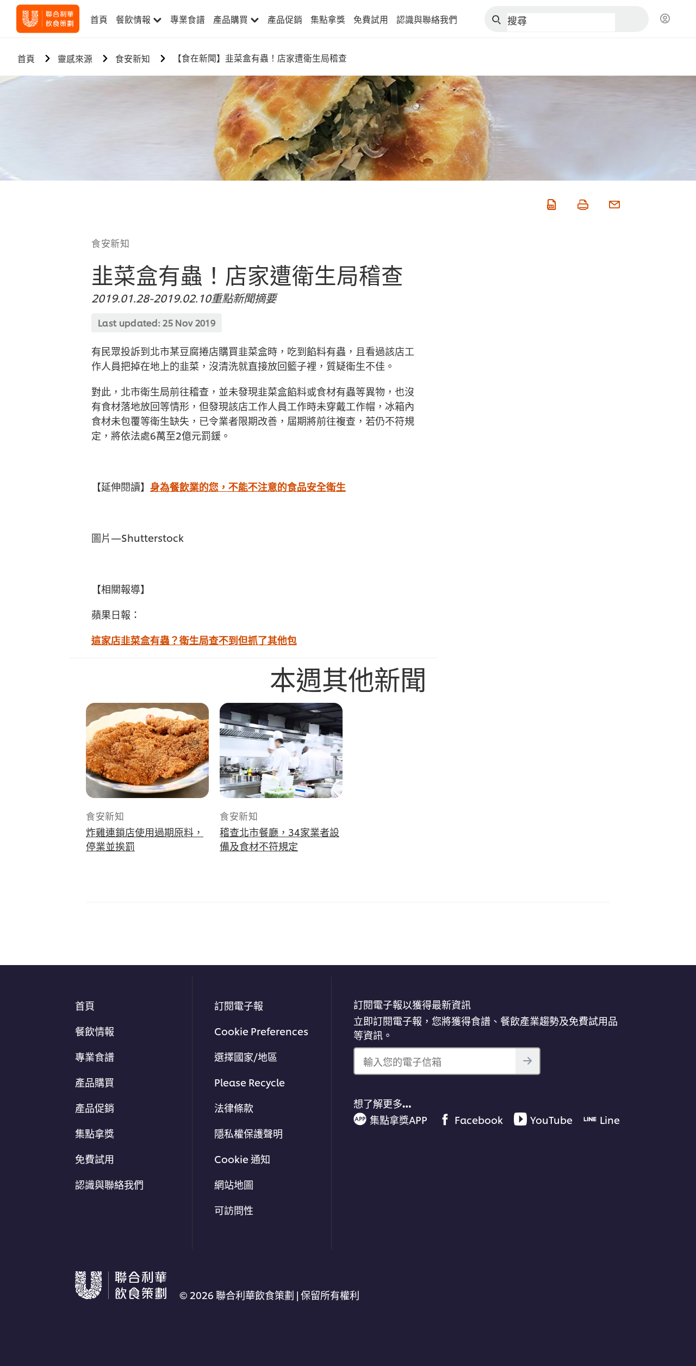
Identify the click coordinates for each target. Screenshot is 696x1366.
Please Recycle (249, 1082)
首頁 (85, 1005)
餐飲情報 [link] (133, 19)
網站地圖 (233, 1184)
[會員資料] (665, 19)
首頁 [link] (99, 19)
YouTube (551, 1119)
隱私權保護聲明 (248, 1133)
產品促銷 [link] (285, 19)
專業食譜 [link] (187, 19)
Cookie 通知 (242, 1158)
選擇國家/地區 (245, 1056)
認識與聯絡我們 (109, 1184)
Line (610, 1119)
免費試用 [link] (370, 19)
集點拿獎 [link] (327, 19)
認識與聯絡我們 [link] (426, 19)
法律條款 (233, 1107)
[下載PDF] (550, 202)
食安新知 (110, 242)
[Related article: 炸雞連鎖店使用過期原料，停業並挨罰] (147, 750)
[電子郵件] (613, 202)
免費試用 (94, 1158)
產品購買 (94, 1082)
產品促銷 (94, 1107)
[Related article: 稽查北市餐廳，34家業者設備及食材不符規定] (281, 750)
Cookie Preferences (261, 1030)
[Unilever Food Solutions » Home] (47, 19)
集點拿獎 (94, 1133)
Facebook (479, 1119)
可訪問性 (233, 1209)
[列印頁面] (581, 202)
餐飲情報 (94, 1030)
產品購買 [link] (230, 19)
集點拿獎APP (398, 1119)
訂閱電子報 (238, 1005)
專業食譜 (94, 1056)
